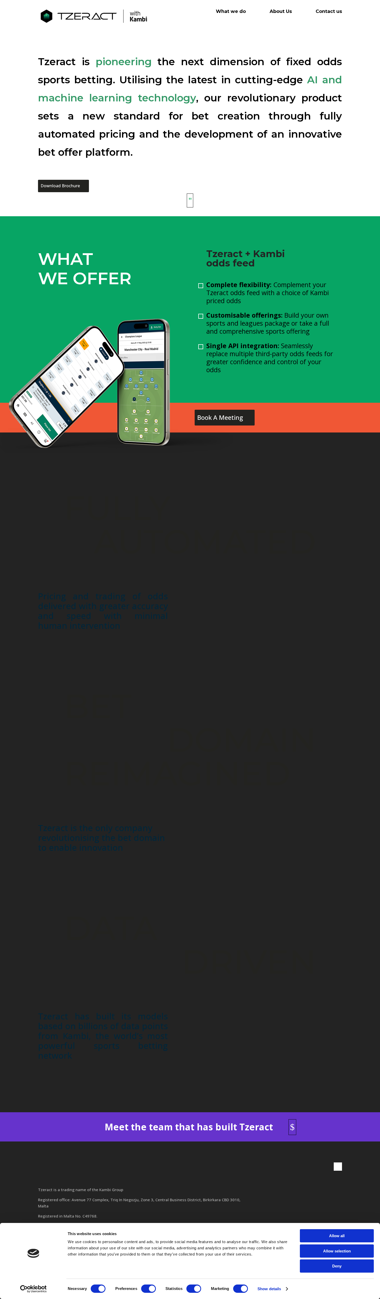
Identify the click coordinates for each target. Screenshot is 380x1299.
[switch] (148, 1289)
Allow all (337, 1236)
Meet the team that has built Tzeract (189, 1127)
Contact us (329, 11)
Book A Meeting (220, 417)
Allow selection (337, 1251)
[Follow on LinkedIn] (338, 1166)
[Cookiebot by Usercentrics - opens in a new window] (33, 1289)
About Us (281, 11)
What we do (231, 11)
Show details (269, 1289)
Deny (336, 1266)
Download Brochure (60, 186)
